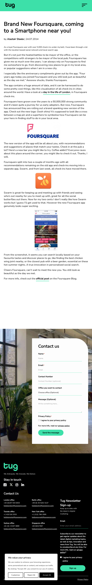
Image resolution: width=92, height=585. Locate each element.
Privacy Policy (83, 579)
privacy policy (63, 426)
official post (42, 278)
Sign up (72, 568)
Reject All (31, 575)
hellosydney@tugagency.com (15, 529)
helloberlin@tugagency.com (43, 506)
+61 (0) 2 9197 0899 (11, 526)
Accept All (47, 575)
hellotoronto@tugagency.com (15, 517)
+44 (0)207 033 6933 (12, 503)
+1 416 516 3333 (10, 514)
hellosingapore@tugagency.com (44, 529)
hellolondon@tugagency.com (15, 506)
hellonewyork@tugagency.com (44, 517)
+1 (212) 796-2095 (39, 514)
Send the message (51, 432)
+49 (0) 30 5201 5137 (40, 503)
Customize (15, 575)
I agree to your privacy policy (53, 420)
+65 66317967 (37, 526)
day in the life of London (56, 92)
